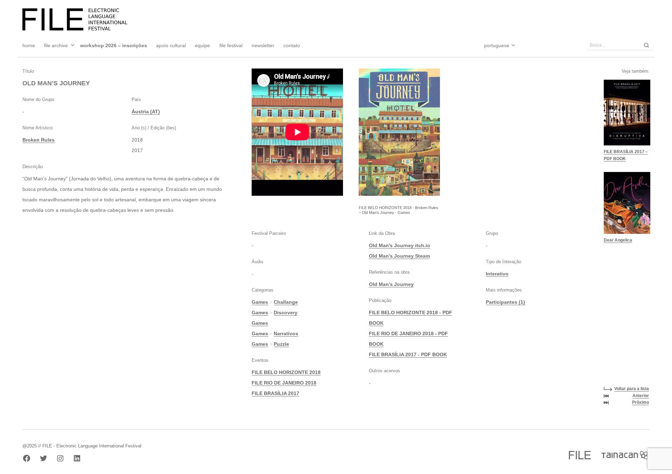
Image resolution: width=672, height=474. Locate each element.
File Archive (56, 45)
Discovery (286, 312)
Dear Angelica (618, 240)
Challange (286, 302)
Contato (292, 45)
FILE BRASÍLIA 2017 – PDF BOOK (626, 155)
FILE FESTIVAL (231, 45)
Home (28, 45)
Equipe (202, 45)
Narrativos (286, 333)
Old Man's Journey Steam (399, 256)
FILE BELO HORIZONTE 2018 (286, 372)
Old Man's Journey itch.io (399, 245)
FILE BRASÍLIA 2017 (275, 393)
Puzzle (281, 344)
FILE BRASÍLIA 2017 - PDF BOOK (408, 354)
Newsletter (263, 45)
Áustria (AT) (146, 111)
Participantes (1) (505, 302)
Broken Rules (38, 140)
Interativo (497, 273)
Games (260, 302)
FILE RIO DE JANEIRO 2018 (284, 383)
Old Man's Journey (391, 284)
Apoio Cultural (171, 45)
